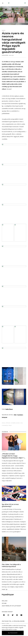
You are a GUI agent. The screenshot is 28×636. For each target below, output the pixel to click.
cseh (21, 423)
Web (15, 415)
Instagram (4, 417)
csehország (5, 425)
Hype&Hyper (5, 55)
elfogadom (13, 633)
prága (10, 425)
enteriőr (13, 423)
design (3, 30)
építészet (8, 423)
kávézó (18, 423)
